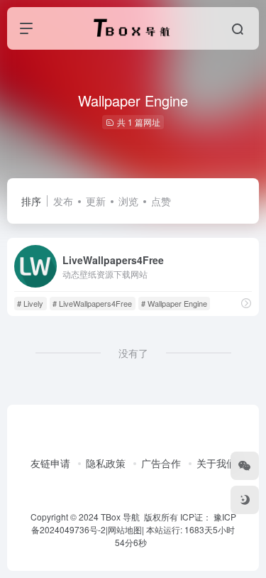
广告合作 (161, 463)
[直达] (246, 303)
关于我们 (216, 463)
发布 (63, 201)
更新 (96, 201)
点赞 (161, 201)
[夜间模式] (245, 500)
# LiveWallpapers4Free (92, 303)
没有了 (133, 353)
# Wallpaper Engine (174, 303)
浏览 (128, 201)
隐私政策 (106, 463)
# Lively (30, 303)
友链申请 (50, 463)
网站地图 (125, 529)
